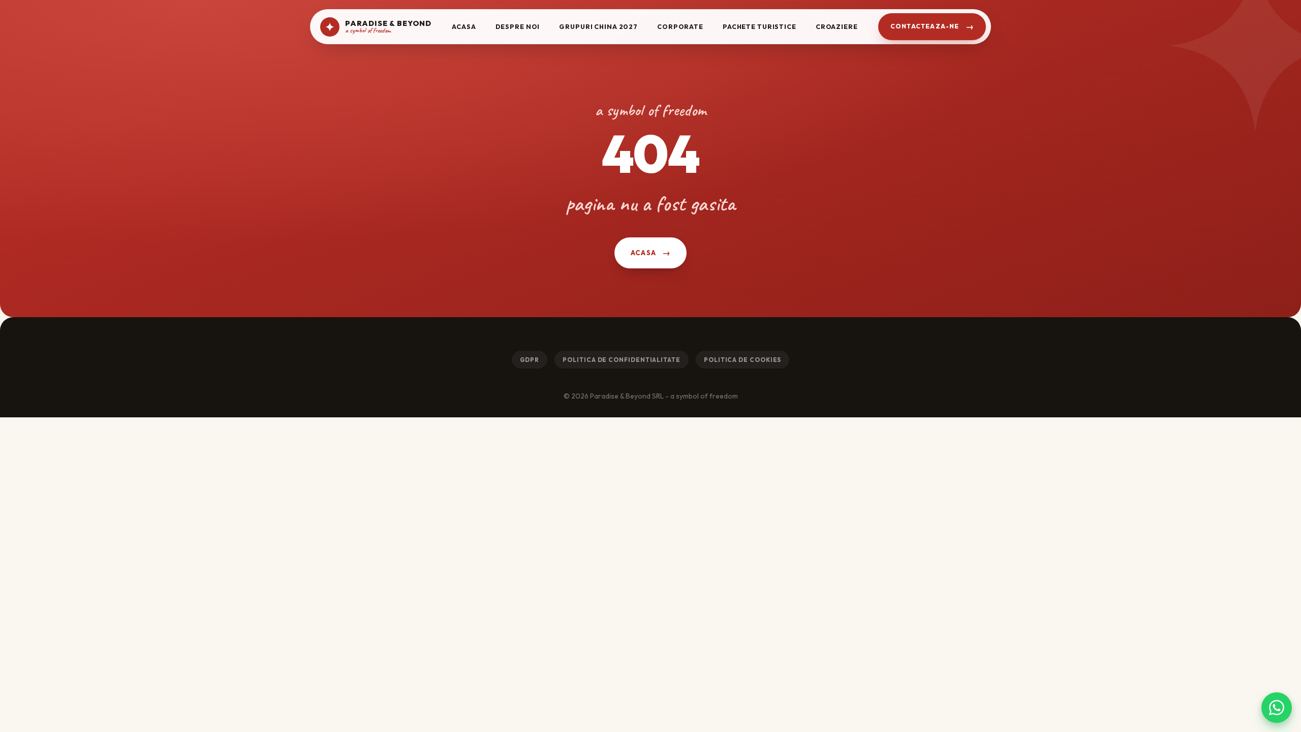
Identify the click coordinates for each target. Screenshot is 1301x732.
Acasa (464, 26)
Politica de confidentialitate (621, 359)
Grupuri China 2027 (598, 26)
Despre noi (517, 26)
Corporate (680, 26)
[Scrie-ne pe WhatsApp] (1276, 707)
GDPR (530, 359)
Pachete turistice (759, 26)
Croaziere (837, 26)
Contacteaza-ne (924, 26)
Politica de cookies (742, 359)
